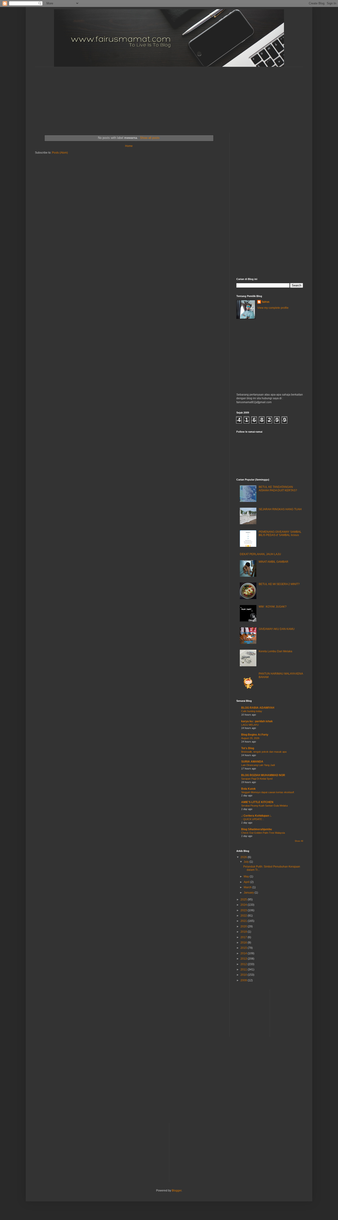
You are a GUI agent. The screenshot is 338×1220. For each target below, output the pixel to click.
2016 (244, 942)
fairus (265, 301)
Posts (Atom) (60, 152)
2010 (244, 974)
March (248, 887)
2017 (244, 937)
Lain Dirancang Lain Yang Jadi (258, 765)
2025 (244, 899)
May (247, 876)
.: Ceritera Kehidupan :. (256, 815)
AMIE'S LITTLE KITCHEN (257, 802)
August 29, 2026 (250, 738)
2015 (244, 947)
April (247, 882)
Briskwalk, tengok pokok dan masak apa (263, 751)
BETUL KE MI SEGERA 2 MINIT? (279, 584)
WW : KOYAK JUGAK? (272, 606)
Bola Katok (248, 788)
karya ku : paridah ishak (257, 721)
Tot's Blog (247, 748)
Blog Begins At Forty (254, 734)
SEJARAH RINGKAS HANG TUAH (280, 509)
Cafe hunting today (251, 711)
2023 (244, 910)
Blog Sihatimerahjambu (256, 829)
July (246, 861)
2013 (244, 958)
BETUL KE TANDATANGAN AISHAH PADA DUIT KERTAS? (278, 488)
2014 (244, 953)
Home (129, 146)
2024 (244, 904)
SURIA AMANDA (252, 761)
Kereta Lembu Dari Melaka (275, 651)
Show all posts (150, 138)
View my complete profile (273, 307)
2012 (244, 964)
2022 (244, 915)
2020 (244, 926)
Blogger (176, 1190)
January (249, 892)
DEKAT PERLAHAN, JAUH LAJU (260, 554)
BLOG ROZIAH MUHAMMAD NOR (263, 775)
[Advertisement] (146, 96)
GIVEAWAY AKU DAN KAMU (277, 629)
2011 (244, 969)
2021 (244, 921)
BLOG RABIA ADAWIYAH (257, 707)
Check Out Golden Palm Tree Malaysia (263, 832)
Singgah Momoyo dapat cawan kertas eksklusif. (268, 792)
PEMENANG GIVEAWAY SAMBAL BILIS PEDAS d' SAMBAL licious (280, 533)
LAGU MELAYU (250, 724)
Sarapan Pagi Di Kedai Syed (256, 778)
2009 (244, 980)
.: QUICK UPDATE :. (252, 819)
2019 (244, 931)
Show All (299, 841)
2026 (244, 857)
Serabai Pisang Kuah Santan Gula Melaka (264, 805)
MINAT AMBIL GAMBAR (273, 561)
